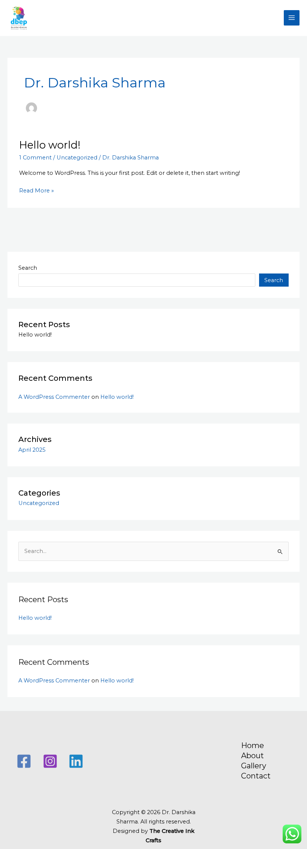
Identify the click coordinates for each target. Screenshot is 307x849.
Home (252, 745)
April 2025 (32, 449)
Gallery (253, 765)
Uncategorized (77, 157)
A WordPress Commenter (54, 397)
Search (27, 267)
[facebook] (25, 761)
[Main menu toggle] (292, 18)
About (252, 755)
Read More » (36, 190)
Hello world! (49, 145)
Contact (256, 775)
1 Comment (35, 157)
